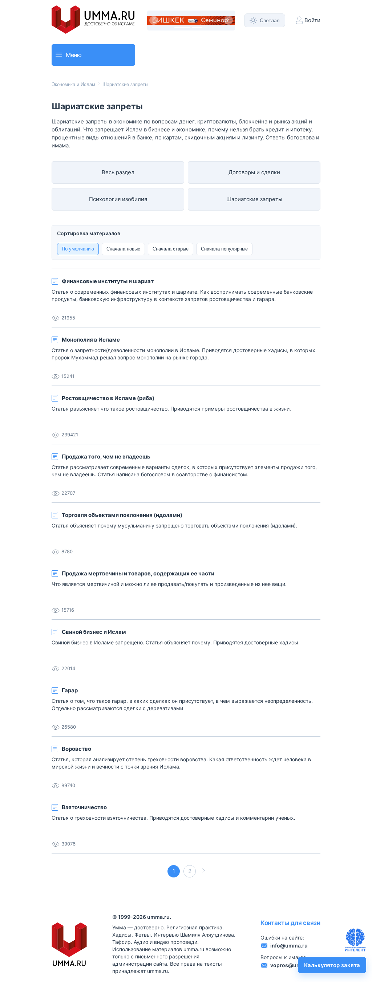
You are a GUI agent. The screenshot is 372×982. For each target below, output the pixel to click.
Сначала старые (171, 249)
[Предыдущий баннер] (153, 20)
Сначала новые (123, 249)
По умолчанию (78, 249)
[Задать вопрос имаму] (355, 940)
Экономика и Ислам (73, 84)
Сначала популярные (224, 249)
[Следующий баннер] (228, 20)
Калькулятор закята (332, 965)
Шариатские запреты (125, 84)
